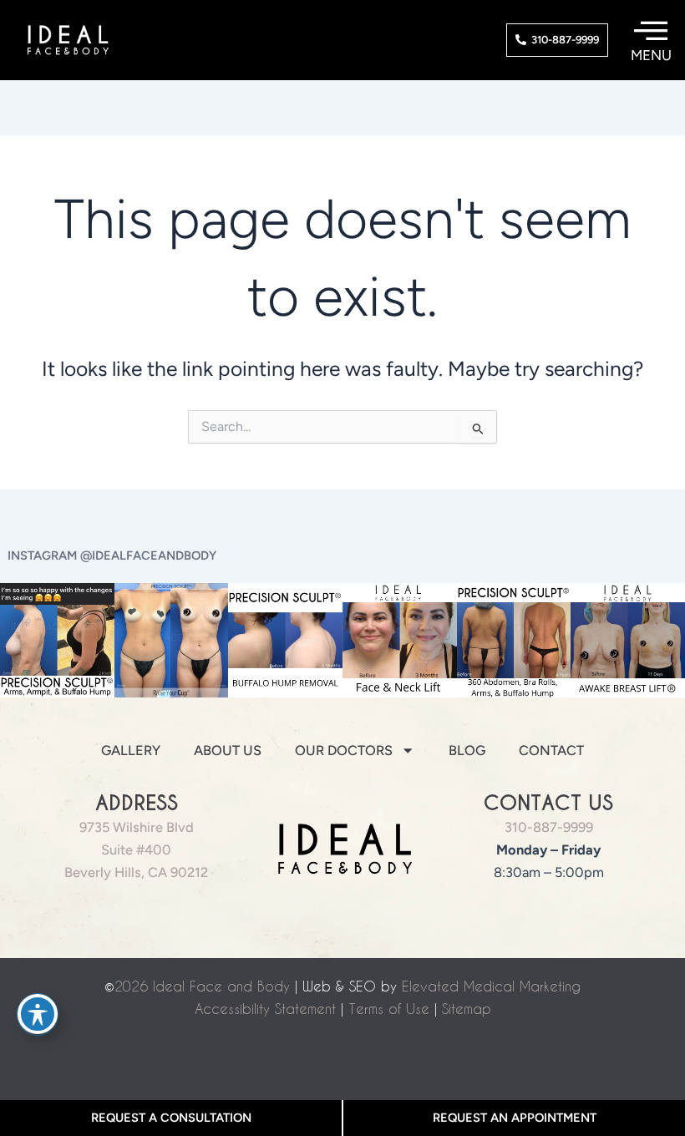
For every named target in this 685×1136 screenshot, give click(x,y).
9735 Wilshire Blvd (136, 827)
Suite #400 (136, 849)
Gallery (130, 750)
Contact (551, 750)
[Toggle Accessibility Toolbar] (38, 1014)
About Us (227, 750)
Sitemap (466, 1009)
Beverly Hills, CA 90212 (136, 872)
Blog (467, 750)
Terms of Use (388, 1009)
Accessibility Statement (265, 1009)
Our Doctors (344, 750)
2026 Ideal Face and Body (202, 986)
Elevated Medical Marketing (491, 986)
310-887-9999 (549, 827)
